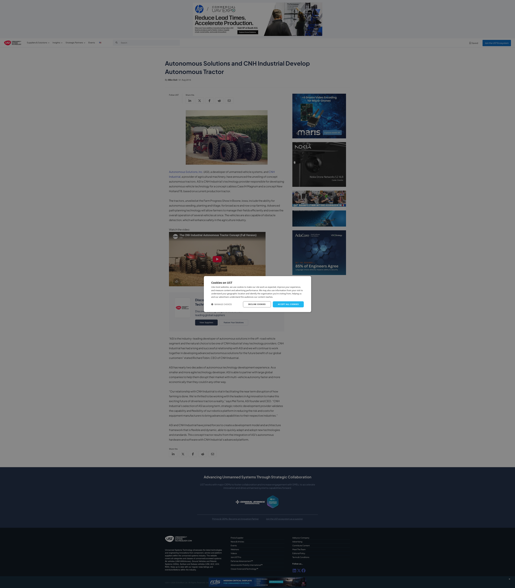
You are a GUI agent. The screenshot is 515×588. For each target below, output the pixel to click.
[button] (221, 304)
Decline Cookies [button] (257, 304)
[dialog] (257, 294)
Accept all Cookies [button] (288, 304)
